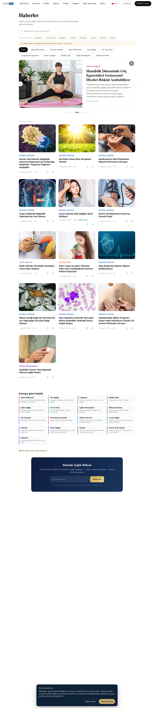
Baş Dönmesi (50, 38)
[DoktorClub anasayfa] (9, 3)
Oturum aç (127, 3)
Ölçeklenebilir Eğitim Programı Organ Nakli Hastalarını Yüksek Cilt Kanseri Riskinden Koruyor (116, 319)
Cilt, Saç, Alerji (107, 50)
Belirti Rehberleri (75, 50)
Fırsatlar (46, 3)
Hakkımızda (24, 3)
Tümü (23, 50)
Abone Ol (97, 477)
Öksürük (103, 38)
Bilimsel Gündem (56, 50)
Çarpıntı (93, 38)
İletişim (102, 3)
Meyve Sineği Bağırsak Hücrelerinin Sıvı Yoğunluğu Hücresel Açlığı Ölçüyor (37, 319)
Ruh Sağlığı (91, 50)
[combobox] (46, 31)
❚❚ (131, 63)
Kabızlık (112, 38)
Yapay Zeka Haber (89, 3)
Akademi (75, 3)
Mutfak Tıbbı (66, 55)
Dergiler (66, 3)
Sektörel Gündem (102, 55)
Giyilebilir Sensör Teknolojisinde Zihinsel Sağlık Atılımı (35, 369)
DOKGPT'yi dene (143, 3)
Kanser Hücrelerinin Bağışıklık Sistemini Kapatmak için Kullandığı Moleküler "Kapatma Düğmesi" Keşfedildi (36, 161)
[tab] (65, 110)
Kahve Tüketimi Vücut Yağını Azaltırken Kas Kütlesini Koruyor (103, 74)
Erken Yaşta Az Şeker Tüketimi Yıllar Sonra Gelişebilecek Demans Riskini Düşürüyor (76, 267)
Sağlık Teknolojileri (83, 55)
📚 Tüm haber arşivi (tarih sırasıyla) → (33, 449)
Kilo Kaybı (83, 38)
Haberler (56, 3)
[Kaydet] (47, 170)
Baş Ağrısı (62, 38)
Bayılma (72, 38)
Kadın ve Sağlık (49, 55)
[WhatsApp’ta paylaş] (52, 170)
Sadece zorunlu (90, 701)
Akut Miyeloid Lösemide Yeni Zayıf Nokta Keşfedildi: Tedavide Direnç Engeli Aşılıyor (76, 319)
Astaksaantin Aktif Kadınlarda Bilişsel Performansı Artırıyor (114, 158)
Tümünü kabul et (107, 701)
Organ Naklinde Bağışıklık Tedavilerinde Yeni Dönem (32, 213)
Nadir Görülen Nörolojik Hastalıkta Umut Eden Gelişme (36, 265)
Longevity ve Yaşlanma (29, 55)
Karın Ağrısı (38, 38)
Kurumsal (35, 3)
